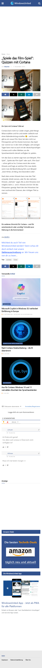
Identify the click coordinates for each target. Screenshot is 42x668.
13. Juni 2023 (6, 353)
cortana (8, 259)
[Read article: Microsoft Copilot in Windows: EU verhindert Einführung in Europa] (21, 292)
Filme (15, 259)
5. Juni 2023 (6, 393)
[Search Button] (39, 3)
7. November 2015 (19, 66)
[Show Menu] (3, 3)
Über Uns (28, 660)
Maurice (6, 66)
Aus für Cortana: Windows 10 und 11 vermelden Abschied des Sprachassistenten (19, 388)
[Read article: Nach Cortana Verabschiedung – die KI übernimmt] (21, 331)
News (8, 54)
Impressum (5, 660)
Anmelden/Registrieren (32, 406)
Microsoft (7, 383)
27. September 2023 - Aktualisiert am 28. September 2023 (17, 314)
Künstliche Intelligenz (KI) (12, 343)
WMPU (6, 237)
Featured (6, 304)
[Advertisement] (21, 29)
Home (3, 54)
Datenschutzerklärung (16, 660)
